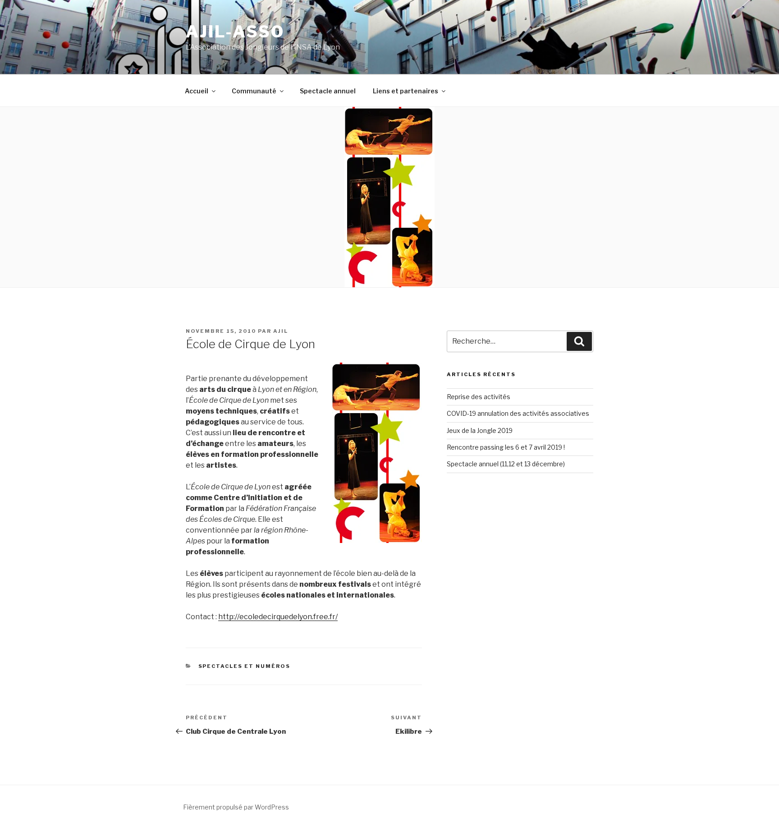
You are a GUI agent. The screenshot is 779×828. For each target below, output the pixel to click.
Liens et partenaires (405, 91)
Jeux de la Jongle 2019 (480, 430)
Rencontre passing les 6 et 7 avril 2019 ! (506, 447)
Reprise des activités (478, 396)
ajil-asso (235, 31)
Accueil (196, 91)
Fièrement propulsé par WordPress (236, 807)
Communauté (254, 91)
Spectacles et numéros (244, 666)
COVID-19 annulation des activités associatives (518, 413)
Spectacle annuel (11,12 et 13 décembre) (506, 464)
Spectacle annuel (328, 91)
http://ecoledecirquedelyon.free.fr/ (278, 616)
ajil (280, 331)
